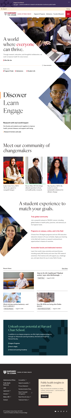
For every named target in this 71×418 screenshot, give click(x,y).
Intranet (5, 394)
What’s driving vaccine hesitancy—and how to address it (15, 305)
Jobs (4, 388)
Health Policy (41, 278)
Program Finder (9, 71)
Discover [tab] (14, 95)
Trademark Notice (23, 400)
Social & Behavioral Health (44, 308)
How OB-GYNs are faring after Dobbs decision (49, 305)
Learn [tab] (11, 103)
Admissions (49, 14)
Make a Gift (6, 397)
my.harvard (6, 391)
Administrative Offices (9, 380)
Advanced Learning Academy (18, 350)
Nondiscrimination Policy (25, 389)
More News (65, 268)
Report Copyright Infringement (23, 393)
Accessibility (22, 380)
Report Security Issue (24, 397)
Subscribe (44, 396)
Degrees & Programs (39, 14)
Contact (5, 400)
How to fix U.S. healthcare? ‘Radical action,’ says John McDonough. (50, 274)
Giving (68, 9)
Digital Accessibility (24, 383)
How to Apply (13, 346)
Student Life (31, 71)
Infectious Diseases (8, 308)
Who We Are (8, 60)
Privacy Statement (23, 386)
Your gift (16, 4)
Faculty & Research (58, 14)
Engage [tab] (13, 111)
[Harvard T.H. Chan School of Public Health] (17, 372)
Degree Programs (14, 343)
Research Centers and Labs (12, 132)
